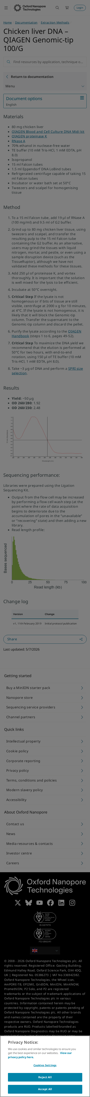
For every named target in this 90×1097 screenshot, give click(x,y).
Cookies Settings (45, 1065)
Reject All (44, 1077)
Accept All (45, 1089)
